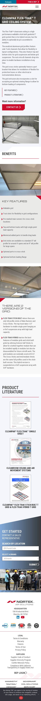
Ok (21, 698)
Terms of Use (20, 647)
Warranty (20, 641)
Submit (33, 564)
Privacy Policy (20, 650)
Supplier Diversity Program (20, 660)
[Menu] (37, 7)
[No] (38, 694)
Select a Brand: (9, 554)
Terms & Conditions (20, 638)
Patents (21, 644)
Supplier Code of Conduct (20, 657)
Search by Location (13, 543)
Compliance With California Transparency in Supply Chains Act (20, 667)
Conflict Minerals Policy (20, 663)
